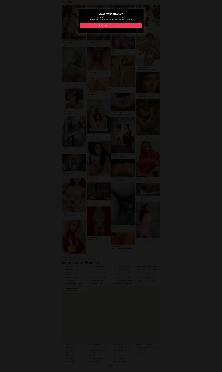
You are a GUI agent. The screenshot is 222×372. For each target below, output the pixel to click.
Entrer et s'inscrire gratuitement (111, 26)
